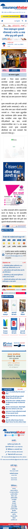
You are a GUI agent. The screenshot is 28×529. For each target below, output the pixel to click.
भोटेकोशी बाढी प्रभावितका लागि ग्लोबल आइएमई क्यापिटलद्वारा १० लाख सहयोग (14, 280)
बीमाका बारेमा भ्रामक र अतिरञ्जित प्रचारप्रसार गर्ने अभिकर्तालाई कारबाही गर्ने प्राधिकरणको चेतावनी (15, 403)
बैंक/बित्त (14, 511)
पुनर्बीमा (14, 502)
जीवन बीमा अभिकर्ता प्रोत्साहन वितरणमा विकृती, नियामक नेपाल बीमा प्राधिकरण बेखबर (16, 421)
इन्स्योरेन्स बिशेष (14, 494)
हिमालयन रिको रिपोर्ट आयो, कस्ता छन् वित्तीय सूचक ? (16, 417)
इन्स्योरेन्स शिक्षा (14, 509)
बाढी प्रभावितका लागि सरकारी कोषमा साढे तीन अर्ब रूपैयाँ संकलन (13, 271)
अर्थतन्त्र (14, 514)
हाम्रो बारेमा (11, 524)
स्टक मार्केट (14, 505)
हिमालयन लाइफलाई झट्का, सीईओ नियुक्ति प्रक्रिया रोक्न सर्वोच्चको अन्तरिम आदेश (15, 408)
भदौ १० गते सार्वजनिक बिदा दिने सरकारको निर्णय (15, 393)
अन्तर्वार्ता (14, 503)
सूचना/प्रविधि (14, 507)
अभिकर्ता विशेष (14, 498)
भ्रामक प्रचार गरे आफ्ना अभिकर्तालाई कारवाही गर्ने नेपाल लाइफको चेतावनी (16, 412)
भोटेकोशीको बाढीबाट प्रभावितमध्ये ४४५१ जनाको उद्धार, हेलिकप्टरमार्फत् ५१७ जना (12, 267)
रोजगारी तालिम (14, 516)
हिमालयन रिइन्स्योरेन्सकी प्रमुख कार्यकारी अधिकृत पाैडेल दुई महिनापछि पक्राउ (15, 397)
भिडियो (14, 518)
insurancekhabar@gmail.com (14, 256)
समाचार (14, 489)
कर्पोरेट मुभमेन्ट (14, 513)
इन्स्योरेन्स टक (14, 520)
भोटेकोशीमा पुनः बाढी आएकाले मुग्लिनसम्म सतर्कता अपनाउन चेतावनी (13, 276)
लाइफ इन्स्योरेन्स (14, 491)
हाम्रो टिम (17, 524)
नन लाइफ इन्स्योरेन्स (14, 492)
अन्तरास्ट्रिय (14, 500)
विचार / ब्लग (14, 496)
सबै (24, 263)
